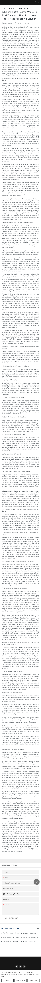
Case (37, 928)
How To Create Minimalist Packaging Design (31, 937)
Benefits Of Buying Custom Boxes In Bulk (11, 937)
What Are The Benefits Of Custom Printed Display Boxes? (31, 933)
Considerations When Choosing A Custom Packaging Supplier (11, 941)
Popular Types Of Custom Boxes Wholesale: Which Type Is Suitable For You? (31, 941)
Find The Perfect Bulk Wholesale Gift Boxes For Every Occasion (12, 933)
